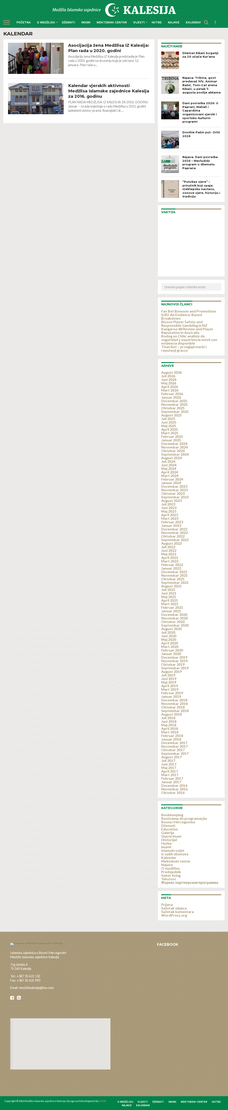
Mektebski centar (112, 22)
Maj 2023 (168, 511)
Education (169, 829)
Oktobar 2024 (173, 450)
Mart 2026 (169, 390)
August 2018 (171, 714)
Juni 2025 (168, 422)
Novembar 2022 (174, 532)
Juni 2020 (168, 636)
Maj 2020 (168, 639)
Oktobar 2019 (173, 664)
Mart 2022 (169, 561)
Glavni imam (171, 836)
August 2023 (171, 500)
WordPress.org (174, 915)
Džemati (68, 22)
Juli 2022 (168, 547)
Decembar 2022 (174, 529)
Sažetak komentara (177, 911)
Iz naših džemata (174, 854)
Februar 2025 (172, 436)
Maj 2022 (168, 554)
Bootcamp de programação (184, 818)
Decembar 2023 (174, 486)
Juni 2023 (168, 507)
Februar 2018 (172, 735)
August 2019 (171, 671)
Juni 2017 (168, 764)
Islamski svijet (172, 850)
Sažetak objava (174, 908)
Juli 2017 (168, 760)
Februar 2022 (172, 564)
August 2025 (171, 415)
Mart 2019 (169, 689)
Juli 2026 (168, 376)
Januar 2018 (171, 739)
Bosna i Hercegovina (178, 822)
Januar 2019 (171, 696)
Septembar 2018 (175, 710)
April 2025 (169, 429)
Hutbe (157, 22)
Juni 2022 (168, 550)
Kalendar (194, 22)
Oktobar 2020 (173, 621)
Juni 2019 (168, 678)
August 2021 (171, 586)
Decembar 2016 (174, 785)
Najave (173, 22)
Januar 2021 (171, 611)
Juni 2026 (168, 379)
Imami (85, 22)
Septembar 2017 (175, 753)
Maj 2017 (168, 767)
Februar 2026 (172, 394)
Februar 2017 (172, 778)
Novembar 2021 (174, 575)
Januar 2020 (171, 653)
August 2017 (171, 757)
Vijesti (139, 22)
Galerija (167, 832)
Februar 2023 (172, 522)
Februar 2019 (172, 693)
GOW (102, 1101)
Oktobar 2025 (173, 408)
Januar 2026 (171, 397)
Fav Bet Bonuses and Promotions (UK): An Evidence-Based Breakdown (188, 314)
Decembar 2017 (174, 743)
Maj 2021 (168, 597)
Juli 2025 (168, 418)
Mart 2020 (169, 646)
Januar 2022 (171, 568)
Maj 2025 (168, 426)
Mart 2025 (169, 433)
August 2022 (171, 543)
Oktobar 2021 (173, 579)
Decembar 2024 (174, 443)
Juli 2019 (168, 675)
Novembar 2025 (174, 404)
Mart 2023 (169, 518)
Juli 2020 (168, 632)
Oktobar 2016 (173, 792)
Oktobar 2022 (173, 536)
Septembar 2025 (175, 411)
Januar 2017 (171, 782)
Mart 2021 (169, 604)
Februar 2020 (172, 650)
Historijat (169, 840)
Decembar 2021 (174, 572)
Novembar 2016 (174, 789)
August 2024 (171, 458)
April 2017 (169, 771)
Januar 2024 (171, 483)
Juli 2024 (168, 461)
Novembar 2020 (174, 618)
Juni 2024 (168, 465)
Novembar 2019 (174, 661)
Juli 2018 (168, 718)
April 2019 (169, 686)
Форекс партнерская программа (189, 882)
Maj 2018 (168, 725)
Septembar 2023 (175, 497)
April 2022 (169, 557)
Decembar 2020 (174, 614)
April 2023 (169, 515)
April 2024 (169, 472)
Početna (23, 22)
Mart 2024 (169, 475)
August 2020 (171, 629)
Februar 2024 (172, 479)
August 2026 (171, 372)
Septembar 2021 (175, 582)
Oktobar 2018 (173, 707)
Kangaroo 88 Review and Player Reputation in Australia (187, 331)
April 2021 (169, 600)
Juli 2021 (168, 589)
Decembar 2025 (174, 401)
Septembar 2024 (175, 454)
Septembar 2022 (175, 540)
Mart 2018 (169, 732)
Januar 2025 (171, 440)
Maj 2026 (168, 383)
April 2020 (169, 643)
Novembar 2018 (174, 703)
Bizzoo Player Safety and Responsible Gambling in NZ (184, 323)
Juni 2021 (168, 593)
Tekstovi (168, 879)
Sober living (171, 875)
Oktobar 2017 (173, 750)
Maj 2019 (168, 682)
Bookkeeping (172, 815)
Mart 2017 (169, 775)
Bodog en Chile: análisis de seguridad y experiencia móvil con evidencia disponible (189, 339)
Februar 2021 (172, 607)
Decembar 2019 (174, 657)
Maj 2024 (168, 468)
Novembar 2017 (174, 746)
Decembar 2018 (174, 700)
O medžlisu (46, 22)
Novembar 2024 (174, 447)
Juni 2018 (168, 721)
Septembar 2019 (175, 668)
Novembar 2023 (174, 490)
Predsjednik (171, 872)
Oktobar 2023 (173, 493)
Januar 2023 (171, 525)
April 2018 (169, 728)
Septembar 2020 (175, 625)
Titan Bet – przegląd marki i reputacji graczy (183, 348)
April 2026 (169, 386)
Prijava (167, 904)
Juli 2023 (168, 504)
